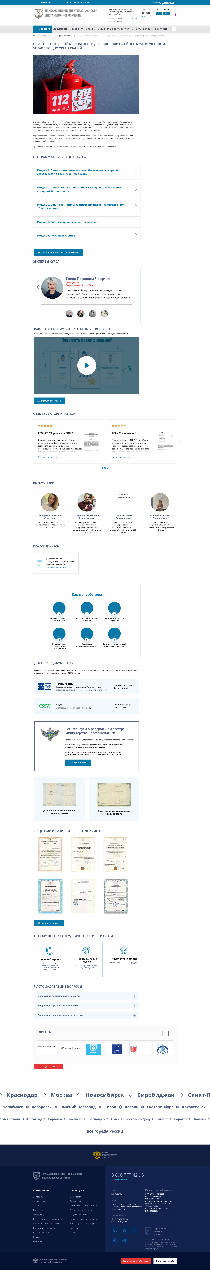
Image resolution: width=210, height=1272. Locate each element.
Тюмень (199, 1119)
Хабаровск (42, 1106)
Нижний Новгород (78, 1106)
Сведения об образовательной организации (125, 29)
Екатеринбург (160, 1106)
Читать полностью (47, 457)
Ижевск (74, 1119)
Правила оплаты (40, 1210)
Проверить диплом (78, 762)
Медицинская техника (79, 1214)
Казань (131, 1106)
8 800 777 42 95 (127, 1175)
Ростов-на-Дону (138, 1119)
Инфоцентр (76, 29)
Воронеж (55, 1119)
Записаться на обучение (49, 400)
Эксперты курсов (40, 1214)
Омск (115, 1119)
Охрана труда (76, 1201)
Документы (60, 29)
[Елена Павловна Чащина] (52, 288)
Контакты (161, 29)
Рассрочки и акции (41, 1232)
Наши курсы (77, 1190)
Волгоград (34, 1119)
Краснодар (22, 1094)
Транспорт (74, 1228)
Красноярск (96, 1119)
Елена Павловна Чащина (88, 279)
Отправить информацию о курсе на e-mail (58, 252)
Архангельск (194, 1106)
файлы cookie (161, 1239)
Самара (162, 1119)
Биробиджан (156, 1094)
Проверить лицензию (49, 923)
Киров (110, 1106)
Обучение (44, 29)
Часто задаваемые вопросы (46, 1223)
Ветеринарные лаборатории (83, 1223)
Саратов (180, 1119)
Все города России (105, 1131)
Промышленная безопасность (83, 1205)
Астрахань (11, 1119)
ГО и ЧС (73, 1232)
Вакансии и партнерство (44, 1228)
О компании (41, 1190)
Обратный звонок (119, 1179)
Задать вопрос (48, 1066)
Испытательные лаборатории (83, 1219)
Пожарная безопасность (81, 1210)
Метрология (75, 1196)
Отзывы (90, 29)
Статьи (36, 1205)
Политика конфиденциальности (47, 1219)
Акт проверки (39, 1201)
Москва (61, 1094)
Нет (166, 13)
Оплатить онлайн (165, 1261)
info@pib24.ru (133, 19)
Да (159, 13)
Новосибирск (105, 1094)
